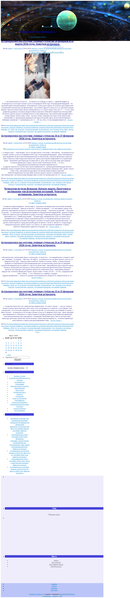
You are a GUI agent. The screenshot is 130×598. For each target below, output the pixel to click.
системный (55, 131)
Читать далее (67, 175)
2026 (12, 129)
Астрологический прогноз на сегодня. (57, 48)
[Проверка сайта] (54, 514)
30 (21, 350)
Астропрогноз (34, 50)
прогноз (11, 131)
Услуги (54, 21)
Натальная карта (19, 392)
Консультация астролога (63, 199)
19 (11, 348)
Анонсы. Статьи (37, 48)
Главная (54, 19)
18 (9, 348)
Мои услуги (20, 390)
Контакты (54, 25)
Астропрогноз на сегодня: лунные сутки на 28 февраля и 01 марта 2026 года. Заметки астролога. (37, 42)
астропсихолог (43, 129)
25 (18, 285)
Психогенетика (20, 131)
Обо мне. (54, 23)
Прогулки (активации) (25, 236)
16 (21, 345)
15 (19, 345)
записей (56, 562)
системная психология (42, 131)
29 (19, 350)
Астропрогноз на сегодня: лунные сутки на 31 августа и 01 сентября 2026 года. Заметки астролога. (19, 454)
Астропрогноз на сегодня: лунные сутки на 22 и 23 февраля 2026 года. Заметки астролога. (37, 293)
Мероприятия (20, 388)
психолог (30, 131)
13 (14, 345)
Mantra (62, 594)
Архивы (10, 368)
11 (9, 345)
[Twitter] (56, 52)
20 (14, 348)
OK (17, 360)
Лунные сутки (58, 129)
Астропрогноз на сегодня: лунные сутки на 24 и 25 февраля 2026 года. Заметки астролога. (37, 244)
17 (6, 348)
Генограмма (19, 384)
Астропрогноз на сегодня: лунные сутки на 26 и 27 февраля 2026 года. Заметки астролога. (37, 137)
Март (66, 129)
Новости (43, 50)
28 (16, 129)
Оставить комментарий (37, 52)
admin (10, 48)
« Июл (8, 355)
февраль (63, 131)
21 (16, 348)
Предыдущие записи (37, 37)
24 (16, 285)
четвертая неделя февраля (45, 238)
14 (16, 345)
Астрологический (31, 129)
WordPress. (71, 594)
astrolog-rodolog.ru (36, 594)
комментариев (56, 564)
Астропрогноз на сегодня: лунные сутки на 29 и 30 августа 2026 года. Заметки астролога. (20, 470)
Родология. (20, 396)
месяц (71, 129)
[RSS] (62, 52)
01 (9, 129)
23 (18, 328)
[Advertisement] (54, 492)
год (51, 129)
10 (6, 345)
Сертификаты (20, 400)
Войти (56, 560)
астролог (21, 129)
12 (11, 345)
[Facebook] (47, 52)
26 (16, 182)
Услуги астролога (19, 408)
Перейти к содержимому (52, 16)
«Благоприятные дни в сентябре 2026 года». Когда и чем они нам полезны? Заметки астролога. (19, 462)
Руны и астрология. (20, 398)
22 (16, 328)
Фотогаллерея (19, 410)
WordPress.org (56, 566)
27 (18, 182)
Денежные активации (54, 234)
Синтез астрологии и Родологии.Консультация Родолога (19, 404)
